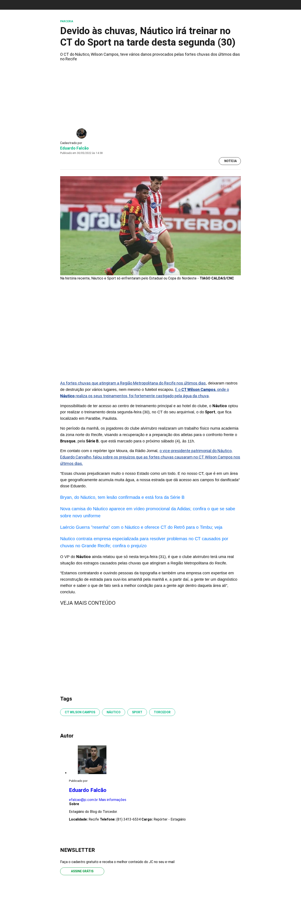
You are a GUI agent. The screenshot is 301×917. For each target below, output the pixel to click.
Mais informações (112, 800)
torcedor (162, 712)
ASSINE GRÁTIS (82, 871)
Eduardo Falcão (74, 148)
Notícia (230, 161)
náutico (114, 712)
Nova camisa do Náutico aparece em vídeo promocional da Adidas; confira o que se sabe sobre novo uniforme (147, 512)
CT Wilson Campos (80, 712)
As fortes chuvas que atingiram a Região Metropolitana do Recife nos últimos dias (133, 383)
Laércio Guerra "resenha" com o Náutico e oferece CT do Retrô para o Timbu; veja (141, 527)
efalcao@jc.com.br (83, 800)
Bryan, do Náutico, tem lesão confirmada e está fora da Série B (122, 497)
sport (137, 712)
